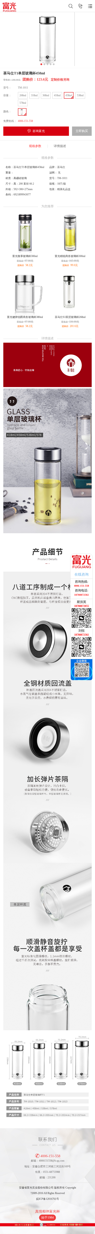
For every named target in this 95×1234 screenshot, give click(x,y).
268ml (22, 95)
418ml (57, 95)
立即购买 (82, 131)
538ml (80, 95)
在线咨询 (81, 574)
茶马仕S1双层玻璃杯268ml (70, 317)
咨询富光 (38, 131)
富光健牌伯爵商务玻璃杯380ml (25, 317)
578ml (22, 102)
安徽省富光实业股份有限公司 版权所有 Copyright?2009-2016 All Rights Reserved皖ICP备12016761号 (47, 1193)
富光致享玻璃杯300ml (25, 256)
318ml (34, 95)
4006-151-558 (50, 1156)
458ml (68, 95)
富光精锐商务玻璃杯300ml (70, 256)
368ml (45, 95)
